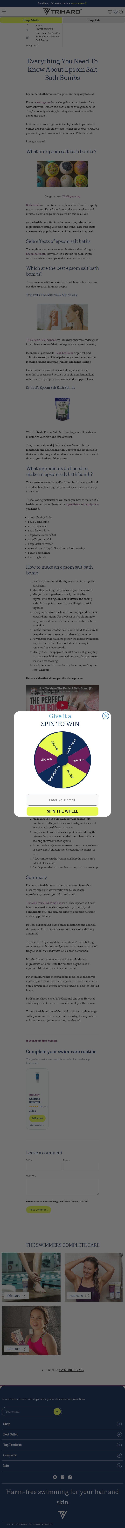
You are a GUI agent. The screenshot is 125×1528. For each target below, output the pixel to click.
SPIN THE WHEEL (62, 811)
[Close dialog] (105, 716)
